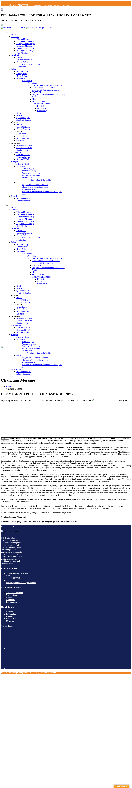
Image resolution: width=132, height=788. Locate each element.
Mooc (34, 99)
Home (13, 34)
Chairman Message (24, 46)
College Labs (21, 136)
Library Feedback (23, 201)
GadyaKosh (42, 108)
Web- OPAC (32, 83)
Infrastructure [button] (16, 131)
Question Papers (23, 117)
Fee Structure (27, 178)
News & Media (22, 164)
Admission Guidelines (31, 173)
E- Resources (27, 80)
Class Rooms (21, 134)
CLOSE (5, 441)
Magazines (10, 621)
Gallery (19, 182)
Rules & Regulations (24, 76)
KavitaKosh (42, 106)
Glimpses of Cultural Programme (35, 187)
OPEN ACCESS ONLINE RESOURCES (44, 85)
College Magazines (24, 60)
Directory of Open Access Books (45, 90)
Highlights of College (25, 50)
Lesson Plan (21, 57)
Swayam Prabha (38, 101)
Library (14, 69)
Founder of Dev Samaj (25, 48)
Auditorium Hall (23, 138)
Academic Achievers (24, 145)
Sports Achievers (23, 150)
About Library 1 (23, 71)
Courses (9, 612)
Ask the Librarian (23, 120)
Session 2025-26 (23, 154)
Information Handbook (31, 175)
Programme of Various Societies (35, 185)
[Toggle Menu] (7, 32)
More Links (16, 196)
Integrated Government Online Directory (48, 94)
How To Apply (28, 168)
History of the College (25, 44)
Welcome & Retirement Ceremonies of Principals (42, 191)
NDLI (34, 97)
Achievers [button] (15, 143)
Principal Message (23, 39)
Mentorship (21, 67)
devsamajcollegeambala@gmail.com (21, 582)
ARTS (19, 124)
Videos (24, 194)
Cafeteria (20, 141)
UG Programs (12, 595)
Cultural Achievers (24, 148)
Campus (14, 161)
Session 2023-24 (23, 159)
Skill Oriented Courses (31, 64)
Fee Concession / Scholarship (39, 180)
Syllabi (19, 115)
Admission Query (29, 171)
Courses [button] (14, 122)
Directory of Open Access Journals (46, 87)
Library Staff (21, 74)
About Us (15, 37)
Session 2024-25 (23, 157)
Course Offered (22, 62)
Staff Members (22, 53)
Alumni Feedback (23, 198)
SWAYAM (36, 92)
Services (19, 113)
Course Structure (23, 129)
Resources (20, 78)
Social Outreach (28, 189)
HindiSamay (42, 111)
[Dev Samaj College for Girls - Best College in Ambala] (13, 28)
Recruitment (16, 152)
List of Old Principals (25, 41)
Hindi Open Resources (41, 104)
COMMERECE (23, 127)
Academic (15, 55)
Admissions (21, 166)
